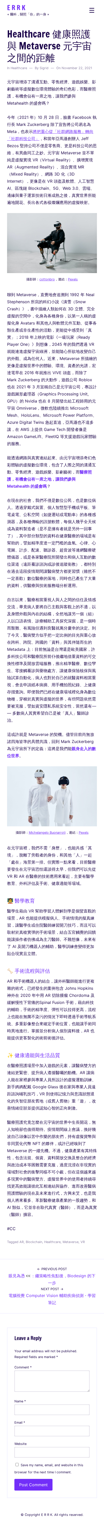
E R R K (16, 7)
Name (20, 1401)
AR (21, 1242)
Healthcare (19, 68)
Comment (23, 1367)
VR (83, 1242)
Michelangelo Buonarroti (47, 832)
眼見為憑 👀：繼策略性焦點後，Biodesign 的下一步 (52, 1276)
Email (19, 1422)
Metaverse (71, 1242)
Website (20, 1444)
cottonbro (47, 279)
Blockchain (34, 1242)
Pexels (73, 279)
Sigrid (44, 68)
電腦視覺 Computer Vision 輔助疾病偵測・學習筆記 (52, 1296)
